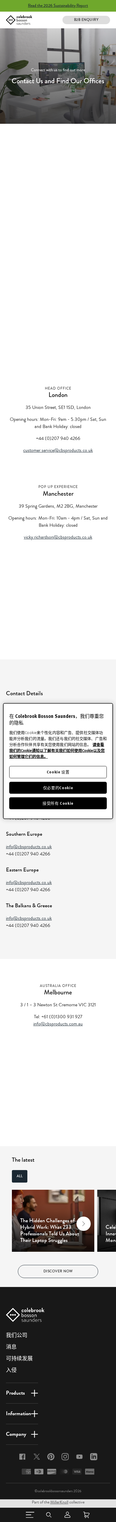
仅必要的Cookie (58, 787)
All (20, 1176)
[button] (22, 1224)
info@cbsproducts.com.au (58, 1024)
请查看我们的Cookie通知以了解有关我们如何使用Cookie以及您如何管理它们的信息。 (57, 750)
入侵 (11, 1370)
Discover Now (58, 1271)
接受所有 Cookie (58, 803)
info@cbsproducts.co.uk (29, 846)
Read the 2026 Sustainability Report (58, 6)
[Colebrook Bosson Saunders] (19, 20)
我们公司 (16, 1335)
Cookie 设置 (58, 772)
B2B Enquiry (86, 19)
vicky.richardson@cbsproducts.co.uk (58, 537)
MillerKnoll (59, 1502)
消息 (11, 1347)
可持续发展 (19, 1358)
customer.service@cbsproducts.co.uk (58, 450)
